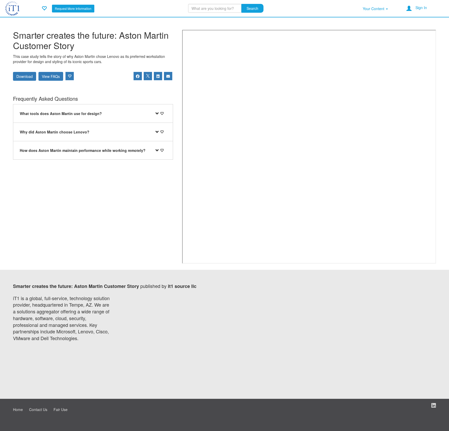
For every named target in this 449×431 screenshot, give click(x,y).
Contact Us (38, 409)
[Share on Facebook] (138, 76)
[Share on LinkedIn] (158, 76)
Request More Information (73, 8)
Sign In (421, 7)
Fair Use (61, 409)
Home (18, 409)
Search (252, 8)
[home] (12, 7)
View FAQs (51, 76)
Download (24, 76)
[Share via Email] (168, 76)
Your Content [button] (374, 8)
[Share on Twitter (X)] (148, 76)
